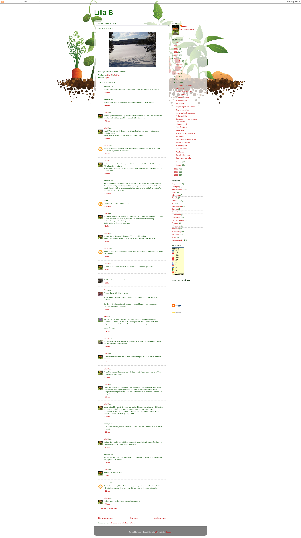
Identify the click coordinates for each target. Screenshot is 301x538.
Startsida (133, 518)
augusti (179, 67)
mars (178, 82)
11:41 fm (107, 331)
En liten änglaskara (183, 143)
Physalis (175, 198)
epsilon (107, 145)
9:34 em (107, 92)
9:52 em (107, 173)
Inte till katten (181, 104)
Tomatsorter (176, 215)
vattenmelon (176, 226)
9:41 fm (106, 309)
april (178, 79)
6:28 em (107, 347)
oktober (179, 61)
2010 (176, 55)
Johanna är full (181, 124)
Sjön (107, 77)
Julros (174, 192)
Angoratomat (176, 184)
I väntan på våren (182, 97)
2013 (176, 46)
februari (179, 162)
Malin (106, 316)
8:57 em (107, 377)
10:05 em (107, 193)
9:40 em (107, 121)
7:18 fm (106, 257)
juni (177, 73)
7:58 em (107, 504)
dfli (156, 532)
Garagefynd (180, 136)
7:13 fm (106, 241)
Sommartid (180, 88)
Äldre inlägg (160, 518)
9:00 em (107, 397)
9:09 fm (106, 283)
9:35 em (107, 105)
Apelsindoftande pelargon (185, 113)
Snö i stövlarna (181, 149)
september (180, 64)
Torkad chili (176, 217)
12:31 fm (107, 463)
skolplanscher (177, 206)
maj (177, 76)
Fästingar (175, 187)
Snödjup (175, 209)
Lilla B (103, 12)
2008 (176, 169)
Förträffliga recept (178, 189)
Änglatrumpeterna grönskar (186, 107)
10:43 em (107, 206)
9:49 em (107, 154)
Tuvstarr (107, 338)
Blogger (168, 532)
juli (177, 70)
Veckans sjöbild (181, 101)
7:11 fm (106, 226)
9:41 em (107, 138)
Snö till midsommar (183, 155)
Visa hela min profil (187, 29)
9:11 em (107, 447)
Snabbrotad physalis (183, 158)
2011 (176, 52)
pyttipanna (175, 201)
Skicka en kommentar (109, 509)
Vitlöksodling (176, 231)
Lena (106, 277)
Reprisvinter (180, 130)
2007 (176, 172)
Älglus (174, 237)
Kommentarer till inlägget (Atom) (123, 523)
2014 (176, 43)
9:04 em (107, 417)
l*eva (105, 290)
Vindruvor (175, 229)
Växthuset (175, 234)
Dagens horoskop (182, 110)
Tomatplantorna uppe (184, 85)
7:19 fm (106, 270)
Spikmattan (176, 212)
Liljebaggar (176, 195)
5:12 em (107, 491)
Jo (105, 200)
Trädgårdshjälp (181, 127)
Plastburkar (180, 152)
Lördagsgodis (181, 94)
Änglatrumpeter (177, 240)
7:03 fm (106, 476)
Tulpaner (175, 223)
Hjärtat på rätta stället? (184, 91)
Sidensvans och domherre (185, 133)
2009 (176, 58)
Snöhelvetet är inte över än (186, 140)
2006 (176, 175)
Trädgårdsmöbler (178, 220)
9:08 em (107, 432)
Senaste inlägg (105, 518)
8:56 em (107, 362)
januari (179, 165)
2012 (176, 49)
